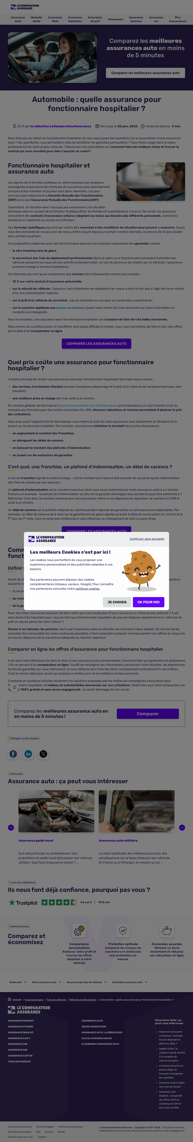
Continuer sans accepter (144, 540)
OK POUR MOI (149, 602)
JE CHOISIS (117, 602)
